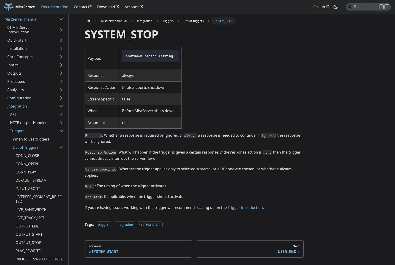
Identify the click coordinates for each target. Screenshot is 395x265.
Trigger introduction (245, 207)
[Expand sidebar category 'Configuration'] (61, 98)
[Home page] (89, 20)
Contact (80, 6)
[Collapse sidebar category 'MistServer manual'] (61, 19)
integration (124, 224)
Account (132, 6)
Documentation (54, 6)
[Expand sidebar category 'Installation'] (61, 48)
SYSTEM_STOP (149, 224)
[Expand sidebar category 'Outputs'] (61, 73)
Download (106, 6)
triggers (104, 224)
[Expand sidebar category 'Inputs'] (61, 65)
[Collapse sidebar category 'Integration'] (61, 106)
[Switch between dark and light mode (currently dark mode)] (335, 7)
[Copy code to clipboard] (173, 55)
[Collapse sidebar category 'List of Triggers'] (61, 147)
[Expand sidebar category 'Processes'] (61, 81)
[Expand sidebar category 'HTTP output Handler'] (61, 122)
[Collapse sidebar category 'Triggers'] (61, 131)
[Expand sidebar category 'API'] (61, 114)
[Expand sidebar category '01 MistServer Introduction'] (61, 30)
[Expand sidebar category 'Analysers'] (61, 89)
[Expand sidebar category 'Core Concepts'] (61, 56)
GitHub (319, 6)
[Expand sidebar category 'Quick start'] (61, 40)
